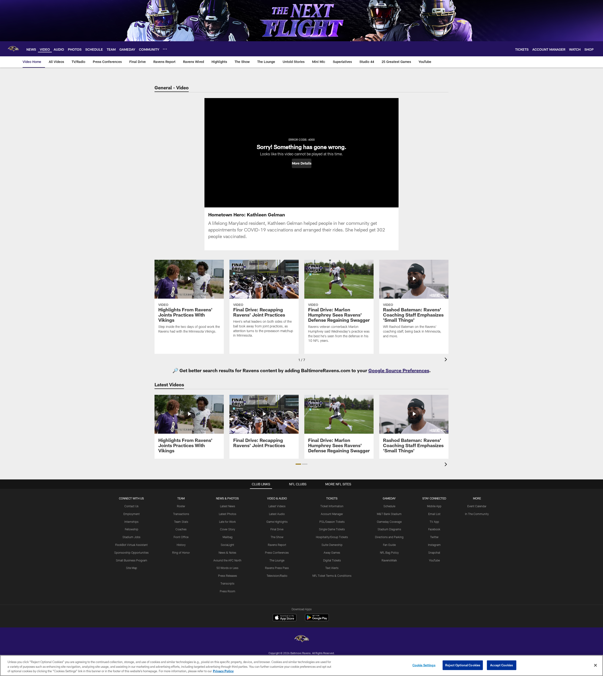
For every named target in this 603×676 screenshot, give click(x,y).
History (181, 544)
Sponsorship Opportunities (131, 552)
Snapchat (434, 552)
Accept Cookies (501, 665)
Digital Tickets (332, 560)
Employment (131, 513)
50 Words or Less (227, 567)
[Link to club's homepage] (13, 48)
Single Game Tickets (332, 529)
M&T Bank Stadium (389, 513)
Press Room (227, 591)
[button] (301, 163)
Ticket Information (331, 506)
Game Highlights (277, 521)
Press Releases (227, 575)
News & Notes (227, 552)
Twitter (434, 537)
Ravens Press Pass (277, 567)
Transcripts (227, 583)
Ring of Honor (181, 552)
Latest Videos (277, 506)
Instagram (434, 544)
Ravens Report (277, 544)
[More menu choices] (165, 49)
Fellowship (131, 529)
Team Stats (181, 521)
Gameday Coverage (389, 521)
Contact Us (131, 506)
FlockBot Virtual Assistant (131, 544)
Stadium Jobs (131, 537)
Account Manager (332, 513)
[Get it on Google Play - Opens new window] (317, 620)
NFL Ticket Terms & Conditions (331, 575)
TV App (434, 521)
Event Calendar (476, 506)
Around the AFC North (227, 560)
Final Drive (276, 529)
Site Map (131, 567)
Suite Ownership (332, 544)
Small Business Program (131, 560)
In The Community (477, 513)
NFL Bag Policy (389, 552)
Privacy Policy (223, 671)
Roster (181, 506)
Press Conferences (277, 552)
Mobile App (434, 506)
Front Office (181, 537)
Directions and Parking (389, 537)
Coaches (181, 529)
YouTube (434, 560)
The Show (277, 537)
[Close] (595, 665)
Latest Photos (227, 513)
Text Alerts (331, 567)
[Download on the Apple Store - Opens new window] (284, 618)
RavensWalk (389, 560)
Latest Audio (277, 513)
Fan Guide (389, 544)
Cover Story (227, 529)
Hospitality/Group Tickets (332, 537)
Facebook (434, 529)
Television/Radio (277, 575)
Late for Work (227, 521)
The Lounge (276, 560)
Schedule (389, 506)
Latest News (227, 506)
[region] (301, 665)
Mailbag (227, 537)
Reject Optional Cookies (462, 665)
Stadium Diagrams (389, 529)
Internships (131, 521)
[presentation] (446, 360)
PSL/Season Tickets (332, 521)
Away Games (332, 552)
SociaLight (227, 544)
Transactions (181, 513)
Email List (434, 513)
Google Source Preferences (398, 370)
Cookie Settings (424, 665)
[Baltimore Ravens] (301, 639)
